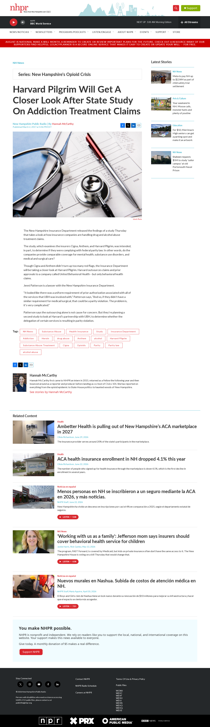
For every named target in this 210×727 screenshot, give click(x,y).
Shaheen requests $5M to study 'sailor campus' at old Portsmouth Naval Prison (183, 163)
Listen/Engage (101, 32)
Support (192, 8)
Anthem (81, 338)
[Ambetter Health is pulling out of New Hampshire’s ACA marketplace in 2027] (33, 432)
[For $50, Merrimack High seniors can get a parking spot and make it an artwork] (161, 130)
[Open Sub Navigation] (31, 32)
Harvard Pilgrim (118, 338)
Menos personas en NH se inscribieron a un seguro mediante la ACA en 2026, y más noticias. (126, 494)
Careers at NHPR (83, 692)
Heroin (45, 338)
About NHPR (125, 32)
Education (177, 125)
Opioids (81, 345)
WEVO (119, 705)
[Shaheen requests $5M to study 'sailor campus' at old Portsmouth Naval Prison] (161, 157)
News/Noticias (19, 32)
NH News (18, 63)
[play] (13, 22)
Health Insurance (78, 331)
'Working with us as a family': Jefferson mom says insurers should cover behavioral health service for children (123, 539)
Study (99, 331)
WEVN (119, 703)
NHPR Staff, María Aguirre (69, 591)
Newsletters (44, 32)
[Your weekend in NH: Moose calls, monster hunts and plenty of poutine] (161, 104)
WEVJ (119, 700)
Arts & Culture (179, 98)
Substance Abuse (51, 331)
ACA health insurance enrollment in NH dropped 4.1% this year (121, 459)
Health (60, 421)
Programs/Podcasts (72, 32)
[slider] (27, 22)
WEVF (119, 695)
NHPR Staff (62, 502)
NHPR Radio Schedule (86, 686)
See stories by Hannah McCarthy (51, 392)
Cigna (66, 345)
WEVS (119, 710)
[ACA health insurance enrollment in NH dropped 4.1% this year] (33, 464)
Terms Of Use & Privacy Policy (130, 679)
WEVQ (119, 708)
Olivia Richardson (65, 437)
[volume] (22, 22)
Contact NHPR (82, 679)
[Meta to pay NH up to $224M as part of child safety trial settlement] (161, 77)
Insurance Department (123, 331)
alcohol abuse (30, 352)
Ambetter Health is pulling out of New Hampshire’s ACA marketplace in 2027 (127, 429)
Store (176, 32)
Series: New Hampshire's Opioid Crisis (54, 74)
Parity (97, 345)
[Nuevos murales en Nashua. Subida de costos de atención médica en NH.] (33, 586)
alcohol (98, 338)
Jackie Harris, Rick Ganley (69, 546)
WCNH (119, 690)
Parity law (113, 345)
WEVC (119, 693)
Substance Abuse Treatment (39, 345)
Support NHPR (31, 652)
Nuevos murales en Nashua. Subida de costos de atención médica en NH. (126, 583)
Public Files (121, 685)
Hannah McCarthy (63, 124)
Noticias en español (66, 486)
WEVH (119, 698)
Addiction (28, 338)
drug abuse (63, 338)
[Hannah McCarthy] (20, 382)
